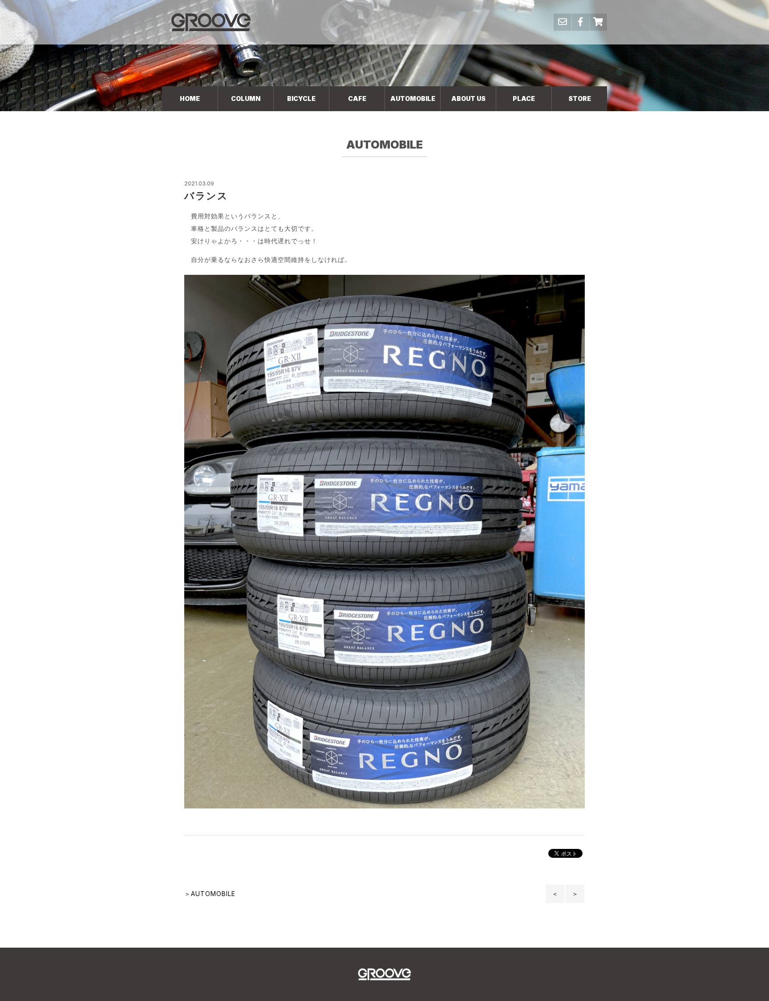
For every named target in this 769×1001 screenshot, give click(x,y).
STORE (579, 98)
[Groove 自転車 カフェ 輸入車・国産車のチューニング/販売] (211, 22)
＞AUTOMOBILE (209, 893)
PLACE (524, 98)
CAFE (357, 98)
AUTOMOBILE (412, 98)
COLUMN (245, 98)
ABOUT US (468, 98)
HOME (190, 98)
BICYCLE (301, 98)
